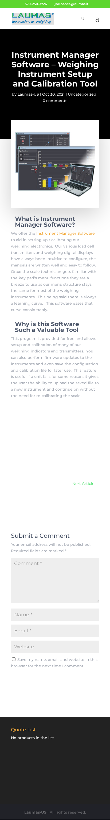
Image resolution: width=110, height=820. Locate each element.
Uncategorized (82, 94)
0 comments (55, 100)
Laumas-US (28, 94)
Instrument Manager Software (65, 233)
